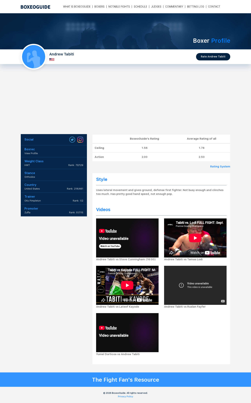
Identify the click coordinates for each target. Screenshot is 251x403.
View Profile (31, 153)
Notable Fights (119, 6)
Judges (156, 6)
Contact (214, 6)
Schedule (140, 6)
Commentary (174, 6)
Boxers (99, 6)
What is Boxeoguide (77, 6)
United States (32, 188)
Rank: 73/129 (75, 165)
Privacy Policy (125, 396)
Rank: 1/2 (78, 200)
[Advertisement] (125, 106)
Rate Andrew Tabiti (213, 56)
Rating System (220, 166)
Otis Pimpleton (32, 200)
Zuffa (27, 212)
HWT (27, 165)
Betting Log (195, 6)
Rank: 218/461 (75, 189)
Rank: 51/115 (76, 212)
